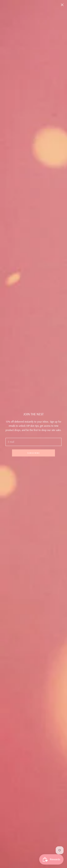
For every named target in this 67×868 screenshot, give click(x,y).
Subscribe (33, 453)
